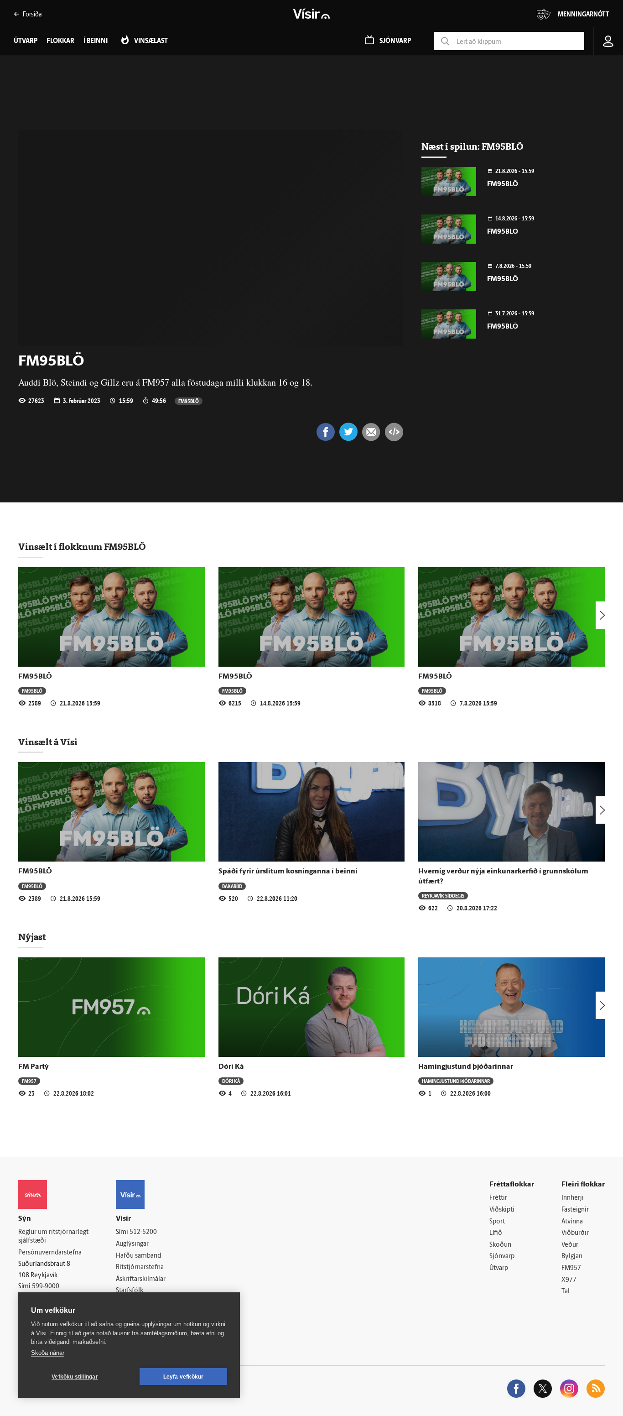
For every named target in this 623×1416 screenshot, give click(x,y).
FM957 (29, 1081)
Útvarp (498, 1268)
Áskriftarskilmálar (141, 1279)
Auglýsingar (132, 1244)
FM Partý (33, 1067)
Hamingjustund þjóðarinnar (465, 1067)
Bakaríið (232, 886)
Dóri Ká (231, 1067)
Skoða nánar (47, 1352)
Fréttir (498, 1198)
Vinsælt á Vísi (48, 742)
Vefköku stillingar (75, 1377)
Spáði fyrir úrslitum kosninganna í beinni (288, 871)
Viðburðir (575, 1233)
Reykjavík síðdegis (443, 895)
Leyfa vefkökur (183, 1377)
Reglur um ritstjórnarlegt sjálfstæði (53, 1236)
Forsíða (32, 14)
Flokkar (60, 41)
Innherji (572, 1198)
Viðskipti (501, 1210)
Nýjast (32, 937)
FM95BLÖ (188, 401)
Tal (565, 1291)
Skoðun (500, 1245)
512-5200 (143, 1232)
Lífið (495, 1233)
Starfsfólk (129, 1290)
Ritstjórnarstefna (140, 1267)
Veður (569, 1245)
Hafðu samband (138, 1256)
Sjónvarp (501, 1256)
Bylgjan (571, 1256)
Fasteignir (575, 1210)
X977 (568, 1280)
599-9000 (45, 1286)
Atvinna (572, 1221)
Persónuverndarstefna (50, 1252)
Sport (497, 1221)
